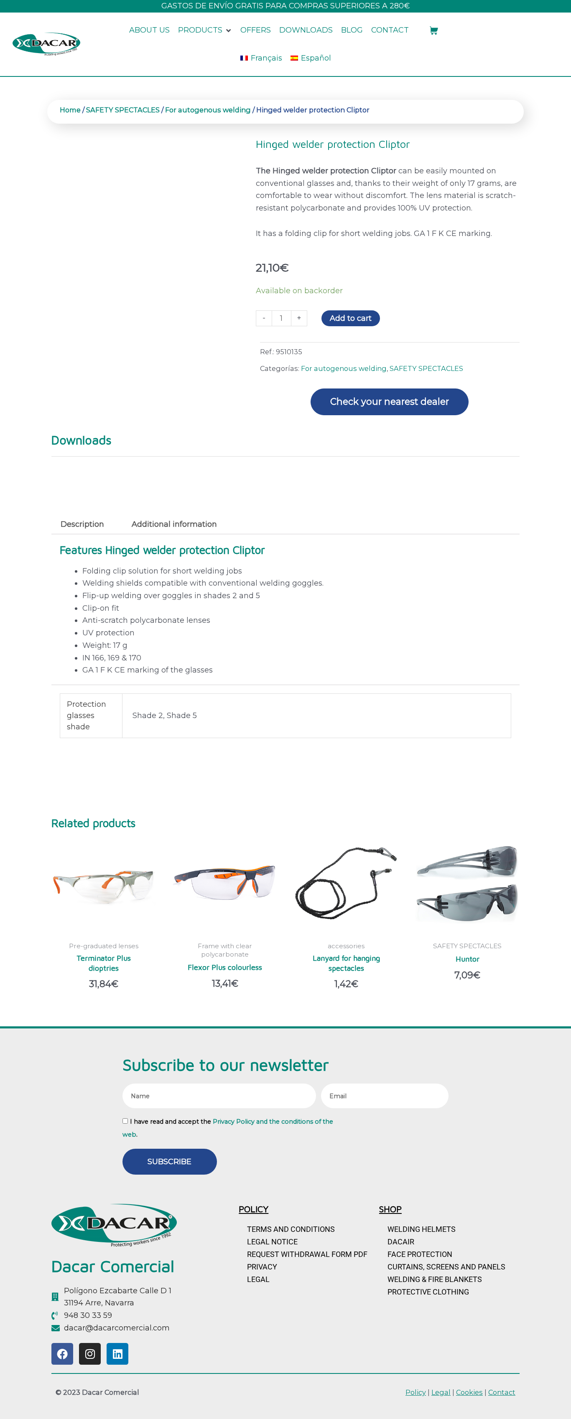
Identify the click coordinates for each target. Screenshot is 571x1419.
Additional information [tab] (174, 524)
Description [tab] (82, 524)
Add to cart (351, 318)
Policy (415, 1392)
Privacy (262, 1266)
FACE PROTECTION (419, 1254)
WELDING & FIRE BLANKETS (434, 1279)
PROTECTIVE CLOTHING (428, 1291)
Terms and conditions (291, 1229)
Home (70, 110)
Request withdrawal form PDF (307, 1254)
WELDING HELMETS (421, 1229)
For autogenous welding (208, 110)
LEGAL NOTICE (272, 1241)
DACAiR (400, 1241)
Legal (258, 1279)
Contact (501, 1392)
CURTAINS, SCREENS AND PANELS (446, 1266)
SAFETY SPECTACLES (123, 110)
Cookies (469, 1392)
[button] (205, 30)
